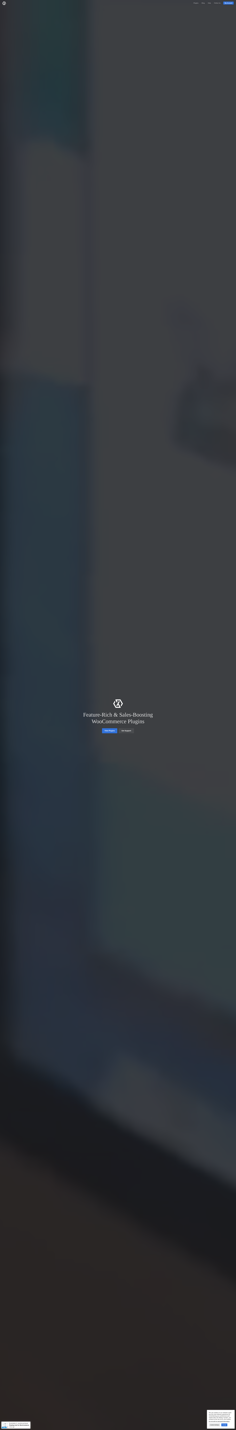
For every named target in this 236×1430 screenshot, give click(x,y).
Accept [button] (224, 1425)
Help (209, 3)
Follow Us (217, 3)
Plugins (196, 3)
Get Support (126, 731)
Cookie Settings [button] (214, 1425)
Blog (203, 3)
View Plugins (110, 731)
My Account (228, 3)
